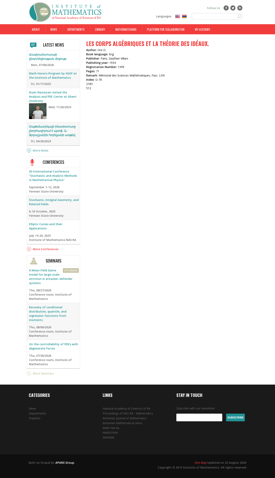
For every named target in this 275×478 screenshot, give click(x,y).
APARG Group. (65, 462)
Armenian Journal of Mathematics (125, 418)
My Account (202, 29)
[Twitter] (233, 7)
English (177, 16)
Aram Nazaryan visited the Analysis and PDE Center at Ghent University (53, 96)
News (53, 29)
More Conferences (45, 249)
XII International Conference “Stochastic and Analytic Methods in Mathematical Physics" (53, 175)
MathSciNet (110, 432)
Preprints (34, 418)
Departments (76, 29)
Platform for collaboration (165, 29)
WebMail (108, 437)
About (36, 29)
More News (40, 150)
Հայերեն (184, 16)
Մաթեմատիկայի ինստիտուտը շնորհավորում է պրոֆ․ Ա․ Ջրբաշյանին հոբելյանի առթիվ (52, 130)
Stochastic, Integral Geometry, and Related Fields (54, 202)
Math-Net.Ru (111, 428)
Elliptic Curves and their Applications (45, 226)
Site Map (200, 462)
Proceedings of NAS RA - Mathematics (128, 413)
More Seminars (43, 373)
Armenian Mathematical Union (122, 423)
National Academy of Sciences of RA (126, 408)
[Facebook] (226, 7)
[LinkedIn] (240, 7)
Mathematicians (125, 29)
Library (100, 29)
